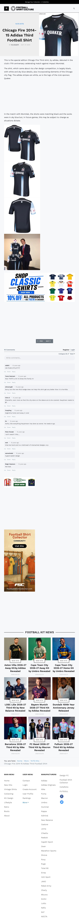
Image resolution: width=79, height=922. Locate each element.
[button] (6, 8)
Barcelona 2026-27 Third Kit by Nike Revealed (15, 747)
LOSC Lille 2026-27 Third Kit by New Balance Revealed (15, 707)
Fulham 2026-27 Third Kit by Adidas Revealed (63, 747)
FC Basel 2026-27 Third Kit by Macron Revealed (39, 747)
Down (9, 371)
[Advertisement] (39, 96)
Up (5, 371)
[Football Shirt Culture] (22, 8)
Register (66, 350)
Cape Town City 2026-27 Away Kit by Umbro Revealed (39, 668)
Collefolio (45, 2)
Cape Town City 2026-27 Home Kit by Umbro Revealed (63, 668)
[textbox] (39, 358)
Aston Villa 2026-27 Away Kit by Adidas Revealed (15, 668)
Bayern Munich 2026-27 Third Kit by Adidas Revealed (39, 707)
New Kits (15, 660)
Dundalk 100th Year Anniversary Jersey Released (63, 707)
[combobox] (74, 8)
